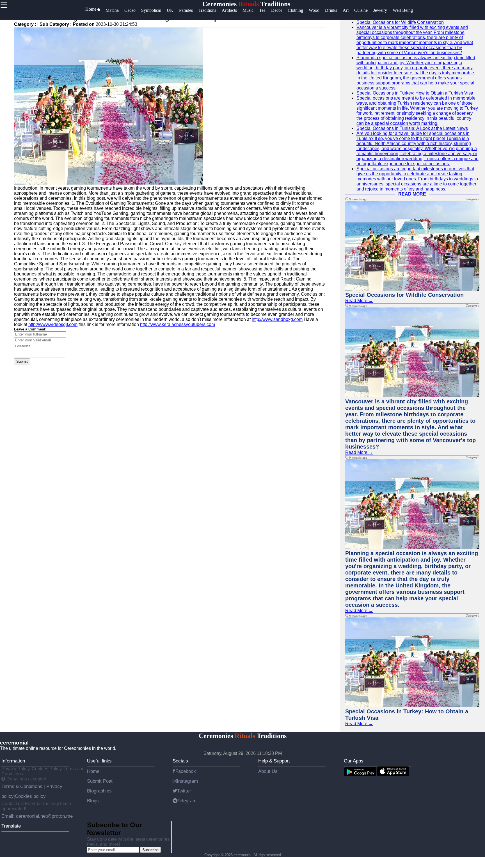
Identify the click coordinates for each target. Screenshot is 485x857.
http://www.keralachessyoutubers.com (177, 324)
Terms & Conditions (22, 786)
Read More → (359, 300)
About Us (268, 771)
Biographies (99, 791)
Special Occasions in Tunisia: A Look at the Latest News (412, 128)
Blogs (93, 800)
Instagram (187, 781)
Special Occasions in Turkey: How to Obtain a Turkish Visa (414, 93)
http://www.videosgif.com (52, 324)
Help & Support (274, 761)
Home (93, 771)
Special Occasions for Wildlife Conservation (400, 22)
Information (13, 761)
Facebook (185, 771)
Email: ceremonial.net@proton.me (37, 816)
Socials (180, 761)
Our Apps (353, 761)
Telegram (186, 800)
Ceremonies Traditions (246, 4)
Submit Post (100, 781)
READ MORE (412, 194)
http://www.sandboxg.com (277, 319)
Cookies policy (30, 796)
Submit (22, 361)
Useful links (99, 761)
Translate (11, 826)
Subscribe (150, 850)
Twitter (184, 791)
